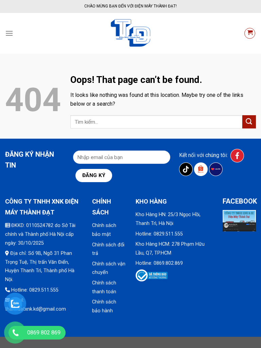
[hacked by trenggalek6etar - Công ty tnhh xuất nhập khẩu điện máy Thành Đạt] (130, 33)
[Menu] (9, 33)
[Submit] (249, 121)
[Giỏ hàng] (249, 33)
